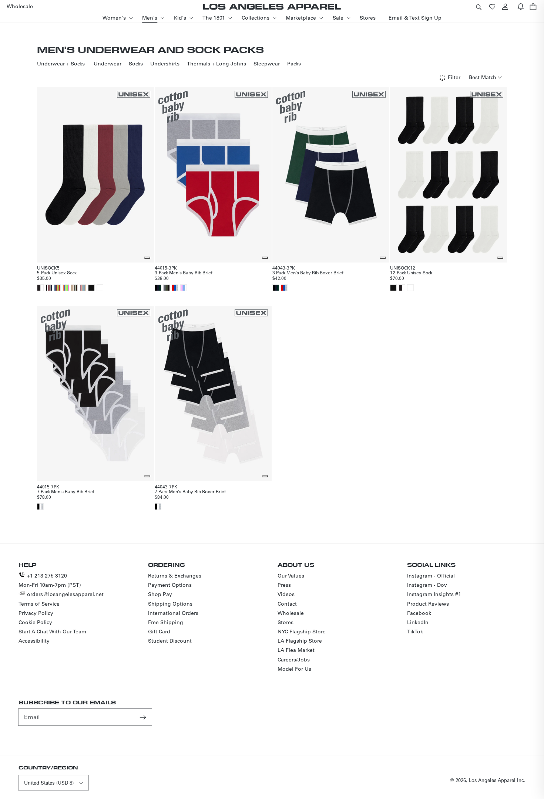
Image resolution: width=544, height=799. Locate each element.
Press (284, 585)
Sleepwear (266, 63)
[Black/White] (40, 287)
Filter (454, 77)
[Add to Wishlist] (147, 258)
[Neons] (66, 287)
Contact (287, 603)
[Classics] (49, 287)
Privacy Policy (36, 613)
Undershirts (164, 63)
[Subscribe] (143, 717)
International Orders (173, 613)
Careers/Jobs (294, 659)
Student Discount (170, 640)
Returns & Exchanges (174, 575)
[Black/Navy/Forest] (158, 287)
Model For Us (294, 669)
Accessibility (34, 640)
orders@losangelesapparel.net (65, 594)
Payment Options (170, 585)
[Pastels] (83, 287)
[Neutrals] (74, 287)
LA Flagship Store (300, 640)
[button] (478, 6)
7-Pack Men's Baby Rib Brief (65, 491)
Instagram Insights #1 (434, 594)
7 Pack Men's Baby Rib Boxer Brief (190, 491)
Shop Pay (160, 594)
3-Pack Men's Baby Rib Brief (183, 272)
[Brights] (57, 287)
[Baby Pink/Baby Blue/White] (183, 287)
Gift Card (159, 631)
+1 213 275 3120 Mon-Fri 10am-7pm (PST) (50, 580)
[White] (100, 287)
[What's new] (520, 6)
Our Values (291, 575)
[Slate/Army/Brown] (166, 287)
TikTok (415, 631)
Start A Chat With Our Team (52, 631)
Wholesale (291, 613)
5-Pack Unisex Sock (57, 272)
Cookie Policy (35, 622)
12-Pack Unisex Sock (411, 272)
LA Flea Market (296, 650)
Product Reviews (428, 603)
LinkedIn (418, 622)
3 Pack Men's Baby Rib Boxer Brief (307, 272)
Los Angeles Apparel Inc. (497, 780)
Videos (286, 594)
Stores (285, 622)
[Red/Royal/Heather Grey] (175, 287)
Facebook (419, 613)
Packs (294, 63)
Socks (136, 63)
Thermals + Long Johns (216, 63)
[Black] (91, 287)
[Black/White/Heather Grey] (40, 506)
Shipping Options (170, 603)
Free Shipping (165, 622)
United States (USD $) (49, 782)
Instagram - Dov (427, 585)
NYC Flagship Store (302, 631)
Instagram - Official (431, 575)
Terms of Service (39, 603)
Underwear (107, 63)
